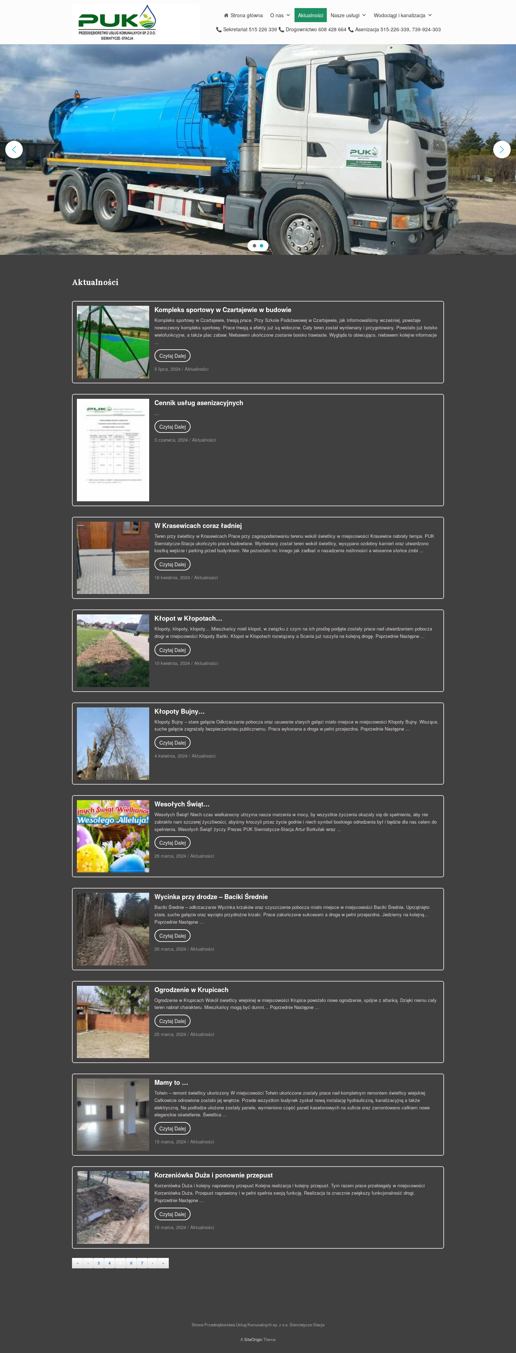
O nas (277, 15)
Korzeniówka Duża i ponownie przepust (213, 1175)
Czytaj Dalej (172, 355)
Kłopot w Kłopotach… (188, 618)
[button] (14, 149)
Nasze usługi (345, 15)
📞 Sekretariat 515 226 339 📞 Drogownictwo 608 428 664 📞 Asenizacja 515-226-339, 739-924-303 (328, 29)
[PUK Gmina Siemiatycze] (135, 22)
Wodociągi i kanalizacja (399, 15)
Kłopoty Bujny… (179, 711)
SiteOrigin (253, 1339)
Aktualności (310, 15)
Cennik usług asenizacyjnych (198, 402)
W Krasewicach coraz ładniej (198, 525)
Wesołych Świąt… (182, 803)
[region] (258, 149)
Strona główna (247, 15)
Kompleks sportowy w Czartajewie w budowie (222, 309)
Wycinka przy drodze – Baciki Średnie (211, 896)
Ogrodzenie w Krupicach (191, 989)
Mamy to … (171, 1082)
